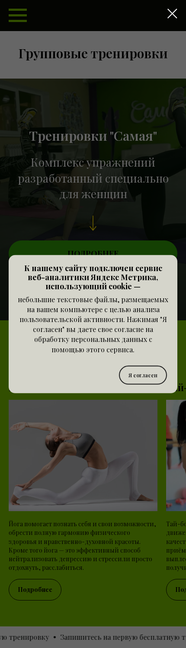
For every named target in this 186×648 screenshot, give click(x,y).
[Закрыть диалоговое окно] (172, 13)
